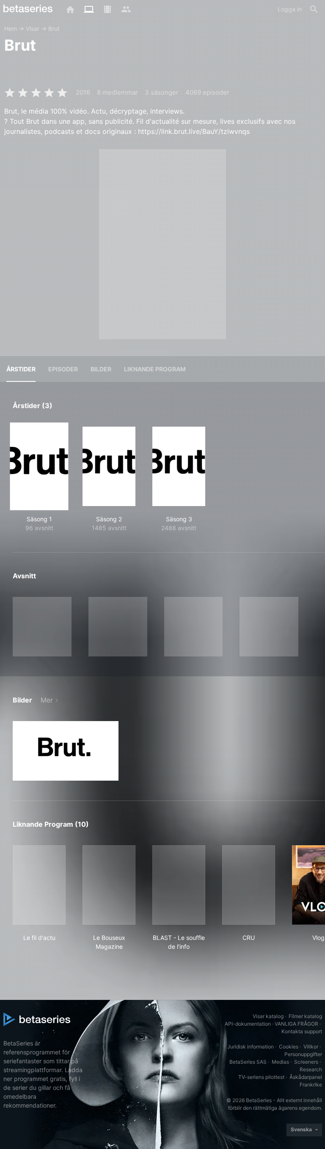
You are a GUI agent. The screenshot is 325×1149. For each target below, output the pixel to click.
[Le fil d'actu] (39, 885)
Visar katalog (268, 1016)
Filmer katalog (305, 1016)
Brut (54, 28)
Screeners (306, 1062)
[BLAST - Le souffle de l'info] (178, 885)
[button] (65, 751)
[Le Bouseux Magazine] (109, 885)
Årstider (21, 369)
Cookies (288, 1046)
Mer (47, 700)
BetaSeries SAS (248, 1062)
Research (311, 1069)
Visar (32, 28)
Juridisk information (250, 1046)
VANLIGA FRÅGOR (296, 1024)
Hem (10, 28)
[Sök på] (314, 9)
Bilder (101, 369)
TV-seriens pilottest (261, 1077)
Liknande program (155, 369)
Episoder (63, 369)
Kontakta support (301, 1031)
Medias (280, 1062)
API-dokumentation (248, 1024)
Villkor (310, 1046)
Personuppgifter (303, 1054)
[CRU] (248, 885)
